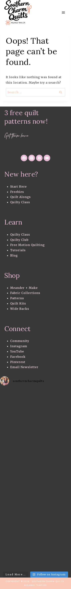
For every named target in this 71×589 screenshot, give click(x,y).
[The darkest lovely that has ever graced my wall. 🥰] (18, 459)
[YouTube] (47, 158)
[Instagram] (31, 158)
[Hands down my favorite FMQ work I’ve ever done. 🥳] (18, 400)
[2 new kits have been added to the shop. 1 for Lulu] (18, 499)
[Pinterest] (39, 158)
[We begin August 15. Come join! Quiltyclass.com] (18, 519)
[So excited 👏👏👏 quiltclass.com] (18, 538)
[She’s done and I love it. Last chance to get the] (18, 419)
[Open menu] (63, 12)
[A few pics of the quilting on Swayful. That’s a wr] (18, 558)
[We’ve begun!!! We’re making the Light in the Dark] (18, 479)
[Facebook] (24, 158)
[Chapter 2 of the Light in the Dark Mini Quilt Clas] (18, 439)
